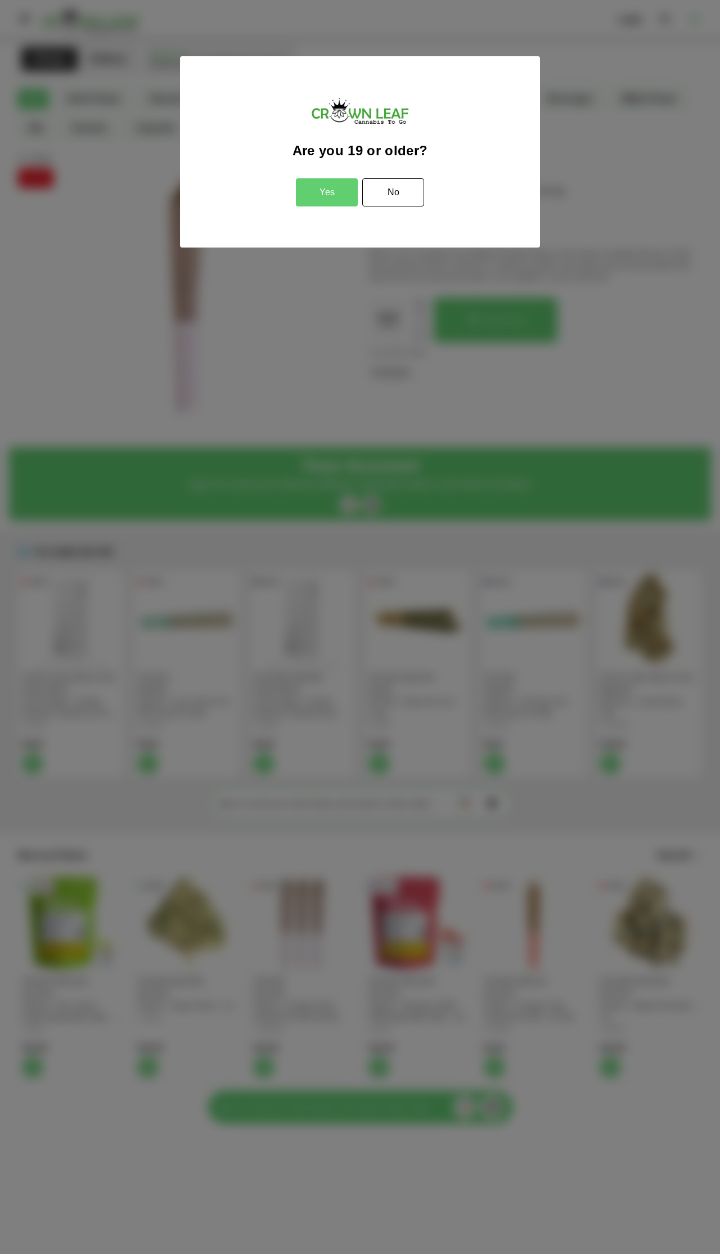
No (393, 192)
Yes (327, 192)
